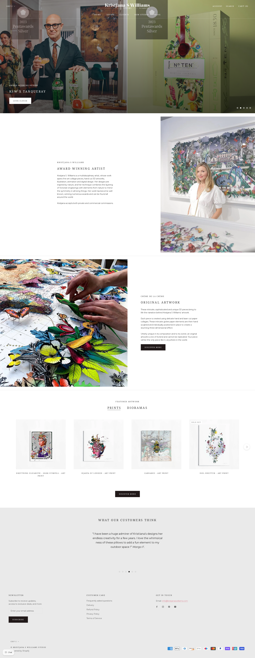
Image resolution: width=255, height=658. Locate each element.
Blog (157, 14)
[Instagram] (163, 606)
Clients (124, 14)
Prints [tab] (114, 408)
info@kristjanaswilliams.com (175, 601)
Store (110, 14)
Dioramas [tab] (137, 408)
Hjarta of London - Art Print (99, 473)
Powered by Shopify (20, 651)
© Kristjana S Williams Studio (28, 647)
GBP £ (10, 6)
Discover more (153, 347)
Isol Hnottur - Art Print (214, 473)
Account (217, 6)
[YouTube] (175, 606)
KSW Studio (142, 14)
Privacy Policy (92, 614)
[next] (247, 447)
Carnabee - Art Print (156, 473)
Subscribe (18, 619)
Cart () (243, 6)
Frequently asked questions (99, 601)
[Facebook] (157, 606)
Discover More (127, 494)
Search (230, 6)
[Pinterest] (169, 606)
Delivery (90, 605)
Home (97, 14)
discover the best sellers (28, 101)
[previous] (8, 447)
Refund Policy (92, 609)
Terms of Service (94, 618)
